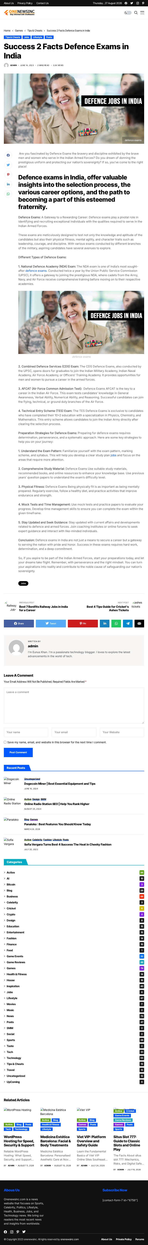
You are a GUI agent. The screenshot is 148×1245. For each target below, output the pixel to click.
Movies (74, 1004)
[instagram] (137, 3)
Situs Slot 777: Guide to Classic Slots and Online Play (127, 1143)
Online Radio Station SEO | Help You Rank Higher (56, 804)
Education (75, 926)
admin (13, 65)
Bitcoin (75, 884)
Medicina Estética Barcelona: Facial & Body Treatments (55, 1141)
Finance (75, 944)
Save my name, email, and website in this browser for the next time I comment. (57, 742)
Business (75, 896)
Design (75, 920)
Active (75, 872)
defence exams (36, 271)
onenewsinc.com (70, 1239)
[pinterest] (143, 3)
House (75, 980)
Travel (75, 1069)
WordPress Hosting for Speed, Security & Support (19, 1141)
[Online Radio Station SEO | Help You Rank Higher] (12, 804)
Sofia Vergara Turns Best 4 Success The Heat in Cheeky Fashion (67, 844)
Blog (75, 890)
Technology (75, 1058)
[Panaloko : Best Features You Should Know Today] (12, 824)
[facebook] (126, 3)
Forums (139, 1239)
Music (75, 1010)
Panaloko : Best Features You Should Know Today (57, 824)
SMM (75, 1028)
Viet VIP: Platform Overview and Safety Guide (91, 1141)
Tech (75, 1052)
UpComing (75, 1081)
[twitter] (131, 3)
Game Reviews (75, 962)
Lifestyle (37, 37)
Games (19, 30)
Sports (75, 1040)
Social (75, 1034)
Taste (75, 1046)
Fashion (75, 938)
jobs (113, 455)
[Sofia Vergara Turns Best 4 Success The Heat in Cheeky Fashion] (12, 844)
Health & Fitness (75, 974)
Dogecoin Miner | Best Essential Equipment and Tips (59, 783)
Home (7, 30)
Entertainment (75, 932)
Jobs (26, 37)
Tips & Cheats (34, 30)
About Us (106, 1239)
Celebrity (75, 902)
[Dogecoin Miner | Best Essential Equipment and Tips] (12, 784)
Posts (49, 37)
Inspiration (75, 986)
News (75, 1016)
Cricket (75, 908)
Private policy (124, 1239)
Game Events (75, 956)
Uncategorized (75, 1075)
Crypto (75, 914)
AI (75, 878)
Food (74, 950)
